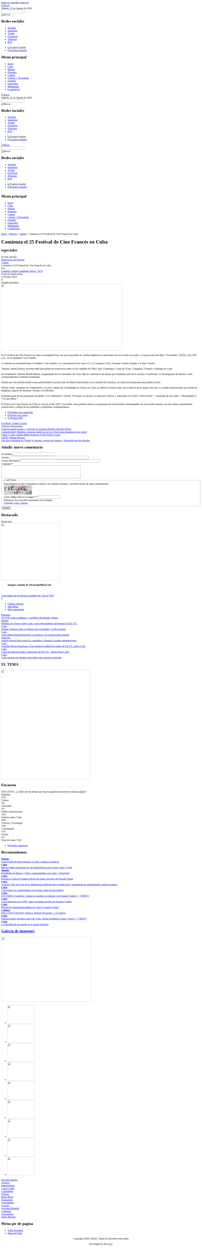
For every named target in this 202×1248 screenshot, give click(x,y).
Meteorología (8, 1185)
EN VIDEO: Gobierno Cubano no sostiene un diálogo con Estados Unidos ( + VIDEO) (45, 896)
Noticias (13, 234)
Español (22, 50)
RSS (10, 42)
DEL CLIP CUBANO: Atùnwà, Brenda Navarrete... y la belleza (33, 913)
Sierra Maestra (8, 1217)
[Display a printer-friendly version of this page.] (20, 412)
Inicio (10, 63)
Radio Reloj (7, 1197)
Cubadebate (7, 1191)
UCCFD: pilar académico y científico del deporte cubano (29, 617)
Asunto (5, 457)
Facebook (12, 36)
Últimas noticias (16, 603)
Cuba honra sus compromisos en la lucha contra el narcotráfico (32, 890)
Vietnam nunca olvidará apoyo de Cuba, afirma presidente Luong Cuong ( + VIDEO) (44, 918)
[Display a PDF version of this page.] (15, 418)
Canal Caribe (7, 1188)
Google (23, 423)
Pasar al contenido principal (15, 2)
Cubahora (6, 1211)
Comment (7, 464)
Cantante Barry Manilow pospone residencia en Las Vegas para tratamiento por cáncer (44, 432)
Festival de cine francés (12, 259)
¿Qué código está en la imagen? (20, 497)
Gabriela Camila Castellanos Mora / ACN (22, 271)
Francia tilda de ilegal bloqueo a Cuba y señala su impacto (30, 861)
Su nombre (7, 454)
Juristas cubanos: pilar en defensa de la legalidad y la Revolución (33, 629)
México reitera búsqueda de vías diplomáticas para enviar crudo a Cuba (36, 867)
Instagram (12, 30)
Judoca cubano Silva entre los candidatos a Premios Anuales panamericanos (39, 640)
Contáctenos (14, 89)
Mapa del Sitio (15, 1233)
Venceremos (7, 1214)
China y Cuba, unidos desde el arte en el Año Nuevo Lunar (30, 434)
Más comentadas (16, 609)
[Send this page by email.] (18, 415)
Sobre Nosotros (15, 1230)
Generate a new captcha (16, 503)
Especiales (13, 83)
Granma (5, 1205)
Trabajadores (7, 1202)
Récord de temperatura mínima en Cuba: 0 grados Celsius (30, 907)
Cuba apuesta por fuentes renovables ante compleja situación (31, 657)
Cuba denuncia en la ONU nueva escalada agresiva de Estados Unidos (36, 901)
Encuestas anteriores (18, 845)
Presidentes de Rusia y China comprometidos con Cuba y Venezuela (35, 873)
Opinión (12, 81)
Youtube (12, 28)
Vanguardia (7, 1200)
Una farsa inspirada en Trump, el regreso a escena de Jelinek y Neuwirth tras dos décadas (45, 440)
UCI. (110, 1244)
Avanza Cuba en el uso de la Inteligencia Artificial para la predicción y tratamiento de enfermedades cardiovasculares (59, 884)
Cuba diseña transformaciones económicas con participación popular (35, 634)
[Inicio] (5, 5)
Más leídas (13, 606)
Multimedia (13, 86)
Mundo (11, 69)
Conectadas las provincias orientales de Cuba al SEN (27, 595)
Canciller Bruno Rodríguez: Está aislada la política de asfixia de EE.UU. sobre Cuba (43, 646)
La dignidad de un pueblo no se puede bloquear (25, 924)
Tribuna (5, 1194)
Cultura (11, 75)
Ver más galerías (9, 1180)
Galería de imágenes (17, 931)
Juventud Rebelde (10, 1208)
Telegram (12, 39)
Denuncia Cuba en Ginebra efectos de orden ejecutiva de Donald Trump (37, 878)
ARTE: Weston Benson (13, 437)
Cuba (10, 66)
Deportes (12, 72)
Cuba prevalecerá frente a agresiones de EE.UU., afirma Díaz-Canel (35, 652)
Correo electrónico (10, 460)
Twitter (11, 33)
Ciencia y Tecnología (18, 78)
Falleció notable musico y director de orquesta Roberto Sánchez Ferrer (36, 429)
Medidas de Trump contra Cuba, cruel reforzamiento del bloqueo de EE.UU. (39, 623)
